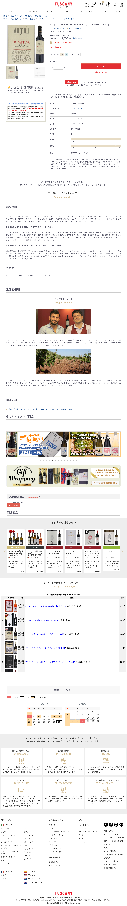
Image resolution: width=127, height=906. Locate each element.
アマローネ (53, 838)
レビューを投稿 (13, 505)
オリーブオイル (83, 825)
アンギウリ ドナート (78, 108)
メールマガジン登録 (111, 834)
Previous (5, 551)
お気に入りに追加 (58, 28)
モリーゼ (27, 838)
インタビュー (120, 11)
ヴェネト (4, 832)
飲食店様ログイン (110, 868)
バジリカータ (28, 849)
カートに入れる (101, 66)
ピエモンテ (5, 828)
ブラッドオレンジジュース (87, 831)
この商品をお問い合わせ (101, 72)
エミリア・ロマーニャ (9, 857)
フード (104, 11)
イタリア (8, 825)
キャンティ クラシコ (56, 835)
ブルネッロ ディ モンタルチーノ (60, 831)
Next (122, 551)
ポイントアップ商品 (86, 11)
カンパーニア (28, 842)
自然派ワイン (53, 862)
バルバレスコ (53, 828)
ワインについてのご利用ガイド (115, 837)
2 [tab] (41, 461)
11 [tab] (68, 461)
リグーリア (5, 838)
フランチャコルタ (55, 848)
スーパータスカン (55, 852)
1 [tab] (38, 461)
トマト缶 (81, 842)
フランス (8, 871)
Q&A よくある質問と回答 (113, 841)
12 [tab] (71, 461)
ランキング (50, 11)
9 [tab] (62, 461)
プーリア (27, 845)
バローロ (52, 825)
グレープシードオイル (86, 828)
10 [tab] (65, 461)
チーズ (80, 835)
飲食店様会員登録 (110, 864)
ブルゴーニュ (6, 878)
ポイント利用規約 (110, 851)
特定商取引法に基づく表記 (113, 854)
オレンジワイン (54, 865)
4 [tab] (47, 461)
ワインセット (67, 11)
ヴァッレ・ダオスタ (8, 835)
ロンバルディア (6, 842)
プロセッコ (53, 845)
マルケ (26, 828)
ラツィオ (27, 832)
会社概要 (107, 858)
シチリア (27, 855)
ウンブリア (5, 863)
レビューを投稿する (75, 28)
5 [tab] (50, 461)
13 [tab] (74, 461)
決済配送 (107, 844)
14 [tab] (77, 461)
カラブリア (28, 852)
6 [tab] (53, 461)
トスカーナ (5, 860)
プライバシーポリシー (112, 861)
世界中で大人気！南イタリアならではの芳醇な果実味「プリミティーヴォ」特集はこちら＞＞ (40, 409)
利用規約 (107, 847)
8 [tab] (59, 461)
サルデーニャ (28, 859)
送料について (77, 38)
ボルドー (4, 875)
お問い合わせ (108, 831)
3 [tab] (44, 461)
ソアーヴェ (53, 842)
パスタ (80, 838)
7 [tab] (56, 461)
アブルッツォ (28, 835)
